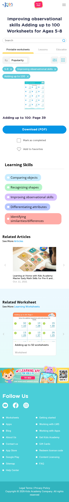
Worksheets (12, 417)
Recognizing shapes (25, 187)
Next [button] (63, 265)
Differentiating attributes (29, 207)
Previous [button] (5, 265)
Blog (8, 430)
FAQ (41, 463)
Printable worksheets (18, 49)
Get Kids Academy (49, 437)
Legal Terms (25, 487)
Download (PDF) (34, 129)
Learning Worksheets (27, 306)
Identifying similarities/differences (27, 219)
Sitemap (10, 463)
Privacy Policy (42, 487)
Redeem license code (51, 450)
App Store (11, 450)
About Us (11, 437)
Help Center (12, 470)
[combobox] (18, 60)
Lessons (43, 49)
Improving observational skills (32, 197)
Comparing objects (24, 177)
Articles (18, 241)
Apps (9, 424)
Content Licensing (49, 457)
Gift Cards (44, 443)
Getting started (47, 417)
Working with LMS (49, 424)
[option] (34, 265)
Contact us (12, 443)
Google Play (12, 457)
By (6, 60)
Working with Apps (49, 430)
